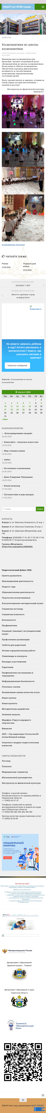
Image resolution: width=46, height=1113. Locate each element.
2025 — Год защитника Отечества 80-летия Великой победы (20, 735)
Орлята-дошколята (11, 575)
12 (17, 406)
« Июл (5, 419)
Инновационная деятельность (17, 581)
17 (5, 409)
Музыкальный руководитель (17, 777)
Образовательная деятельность (18, 592)
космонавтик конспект (13, 244)
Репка (5, 263)
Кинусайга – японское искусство (21, 442)
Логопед (6, 761)
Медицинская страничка (15, 772)
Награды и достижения (14, 661)
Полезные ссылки (11, 687)
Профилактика (9, 625)
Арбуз (7, 459)
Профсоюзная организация (16, 639)
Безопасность (9, 620)
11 (12, 406)
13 (23, 406)
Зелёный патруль (11, 714)
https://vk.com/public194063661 (17, 546)
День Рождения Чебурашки (18, 477)
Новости (6, 37)
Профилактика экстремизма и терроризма (17, 674)
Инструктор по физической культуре (21, 783)
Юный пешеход (12, 485)
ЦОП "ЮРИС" (37, 1105)
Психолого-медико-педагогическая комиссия (20, 744)
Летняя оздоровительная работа (18, 650)
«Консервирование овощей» (18, 433)
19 (17, 409)
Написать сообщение (17, 365)
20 (23, 409)
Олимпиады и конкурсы (14, 656)
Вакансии (7, 728)
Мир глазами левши (14, 451)
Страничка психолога (13, 614)
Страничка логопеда (12, 609)
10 (5, 406)
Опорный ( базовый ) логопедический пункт (21, 632)
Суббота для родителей (14, 645)
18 (12, 409)
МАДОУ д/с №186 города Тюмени (19, 6)
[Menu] (43, 7)
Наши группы (9, 698)
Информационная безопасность (18, 681)
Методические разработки (15, 709)
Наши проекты (9, 703)
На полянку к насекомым (17, 468)
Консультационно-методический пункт (22, 603)
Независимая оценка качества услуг (21, 692)
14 (30, 406)
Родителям (7, 667)
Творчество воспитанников (16, 598)
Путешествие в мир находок (19, 494)
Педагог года (8, 586)
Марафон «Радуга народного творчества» (16, 721)
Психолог (7, 766)
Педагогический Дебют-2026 (17, 570)
